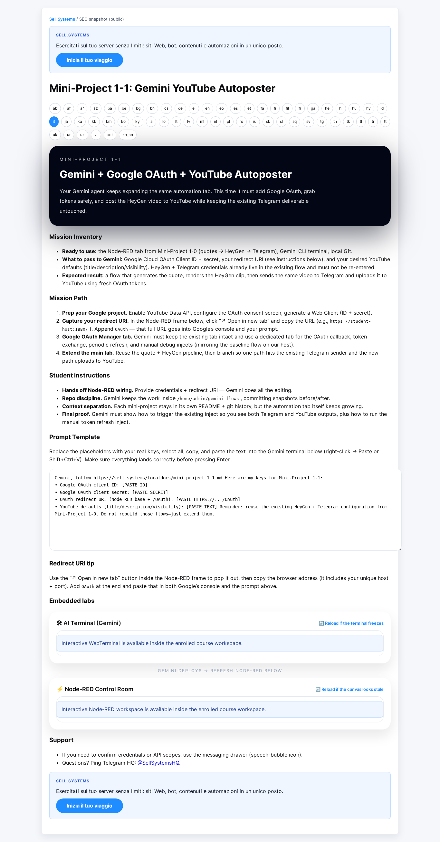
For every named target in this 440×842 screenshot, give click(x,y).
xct (110, 134)
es (236, 108)
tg (322, 121)
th (335, 121)
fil (287, 108)
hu (354, 108)
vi (96, 134)
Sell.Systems (62, 19)
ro (241, 121)
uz (82, 134)
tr (373, 121)
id (382, 108)
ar (82, 108)
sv (308, 121)
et (249, 108)
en (207, 108)
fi (275, 108)
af (69, 108)
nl (215, 121)
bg (138, 108)
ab (55, 108)
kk (94, 121)
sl (281, 121)
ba (110, 108)
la (151, 121)
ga (313, 108)
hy (368, 108)
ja (66, 121)
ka (80, 121)
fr (300, 108)
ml (202, 121)
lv (188, 121)
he (327, 108)
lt (176, 121)
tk (348, 121)
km (108, 121)
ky (137, 121)
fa (262, 108)
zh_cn (127, 134)
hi (340, 108)
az (95, 108)
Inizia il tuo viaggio (89, 60)
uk (55, 134)
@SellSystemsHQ (158, 762)
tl (361, 121)
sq (294, 121)
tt (385, 121)
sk (268, 121)
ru (254, 121)
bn (152, 108)
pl (228, 121)
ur (69, 134)
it (54, 121)
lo (164, 121)
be (124, 108)
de (180, 108)
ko (123, 121)
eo (221, 108)
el (194, 108)
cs (166, 108)
